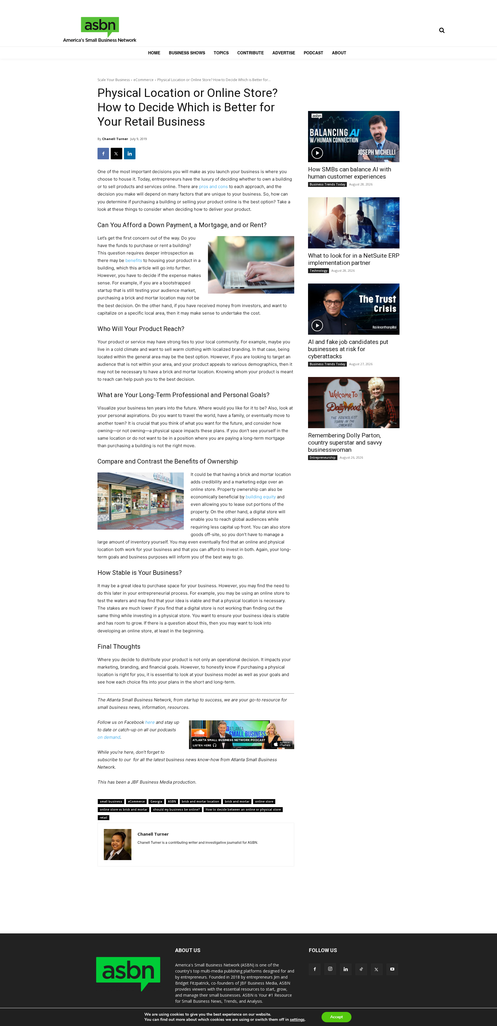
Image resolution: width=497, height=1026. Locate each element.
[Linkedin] (129, 153)
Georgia (156, 801)
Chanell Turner (115, 139)
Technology (318, 271)
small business (111, 801)
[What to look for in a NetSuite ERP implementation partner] (353, 222)
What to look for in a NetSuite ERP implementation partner (353, 259)
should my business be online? (176, 809)
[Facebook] (103, 153)
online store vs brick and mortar (123, 809)
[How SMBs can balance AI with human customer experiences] (353, 136)
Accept (336, 1017)
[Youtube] (392, 969)
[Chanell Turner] (117, 844)
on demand (109, 737)
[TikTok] (361, 969)
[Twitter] (116, 153)
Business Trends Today (327, 184)
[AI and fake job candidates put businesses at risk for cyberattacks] (353, 309)
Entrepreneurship (323, 457)
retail (103, 818)
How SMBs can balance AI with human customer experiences (349, 173)
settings (297, 1019)
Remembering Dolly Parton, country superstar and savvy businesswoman (345, 442)
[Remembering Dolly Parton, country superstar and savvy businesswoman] (353, 402)
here (150, 722)
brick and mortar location (200, 801)
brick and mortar (237, 801)
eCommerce (143, 79)
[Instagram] (330, 969)
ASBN (172, 801)
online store (264, 801)
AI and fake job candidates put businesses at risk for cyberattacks (348, 349)
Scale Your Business (114, 79)
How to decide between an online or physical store (243, 809)
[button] (442, 30)
